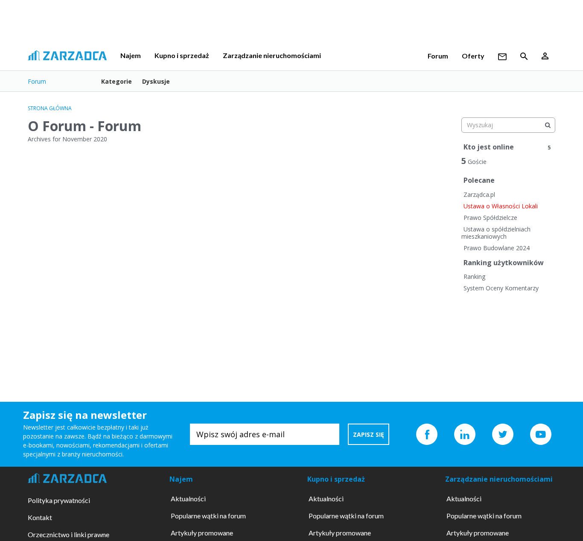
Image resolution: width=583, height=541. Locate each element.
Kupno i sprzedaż (181, 55)
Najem (130, 55)
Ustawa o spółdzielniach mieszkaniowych (496, 233)
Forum (438, 56)
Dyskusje (156, 81)
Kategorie (116, 81)
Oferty (473, 56)
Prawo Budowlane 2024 (496, 248)
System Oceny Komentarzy (501, 288)
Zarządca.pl (479, 194)
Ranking (474, 276)
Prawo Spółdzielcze (490, 217)
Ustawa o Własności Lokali (500, 206)
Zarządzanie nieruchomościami (272, 55)
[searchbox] (508, 125)
